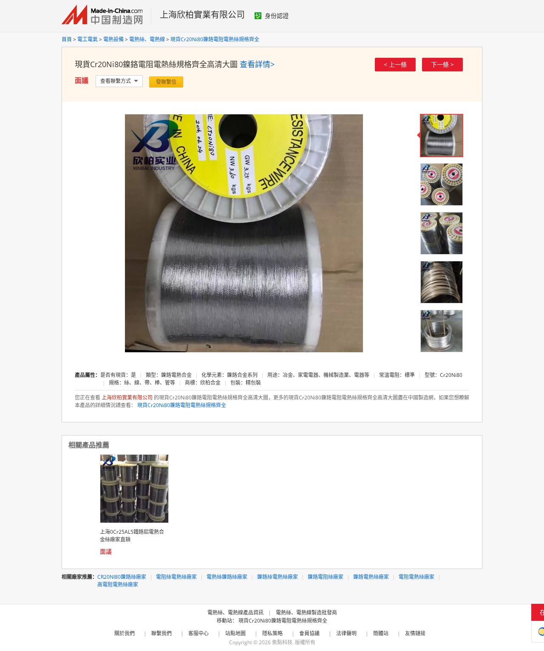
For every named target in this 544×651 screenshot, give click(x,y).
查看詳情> (257, 64)
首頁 (67, 39)
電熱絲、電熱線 (147, 39)
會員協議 (309, 633)
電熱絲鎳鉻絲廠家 (227, 576)
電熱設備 (113, 39)
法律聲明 (346, 633)
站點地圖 (235, 633)
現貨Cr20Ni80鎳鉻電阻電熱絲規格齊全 (214, 39)
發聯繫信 (166, 81)
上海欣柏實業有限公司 (202, 14)
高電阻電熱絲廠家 (117, 584)
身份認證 (277, 15)
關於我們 (124, 633)
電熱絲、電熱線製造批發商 (306, 612)
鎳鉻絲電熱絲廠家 (277, 576)
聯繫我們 (161, 633)
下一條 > (442, 64)
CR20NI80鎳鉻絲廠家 (121, 576)
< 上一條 (395, 64)
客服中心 (198, 633)
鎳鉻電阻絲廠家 (325, 576)
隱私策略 (272, 633)
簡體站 (380, 633)
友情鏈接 (415, 633)
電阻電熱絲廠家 (416, 576)
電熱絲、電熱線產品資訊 (235, 612)
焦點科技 (282, 642)
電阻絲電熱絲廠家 (176, 576)
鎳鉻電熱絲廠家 (371, 576)
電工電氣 (87, 39)
